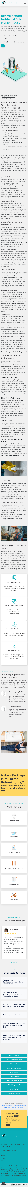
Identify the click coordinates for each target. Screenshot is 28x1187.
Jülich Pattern (14, 1076)
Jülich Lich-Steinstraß (14, 1068)
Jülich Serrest (14, 1089)
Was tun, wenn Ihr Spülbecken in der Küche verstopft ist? (13, 982)
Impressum (5, 1155)
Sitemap (4, 1161)
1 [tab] (11, 962)
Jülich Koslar (14, 1064)
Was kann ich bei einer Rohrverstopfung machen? (14, 1005)
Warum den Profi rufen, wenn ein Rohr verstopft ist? (12, 1025)
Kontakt (4, 1153)
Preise (3, 1158)
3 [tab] (16, 962)
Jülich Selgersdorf (14, 1085)
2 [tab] (14, 962)
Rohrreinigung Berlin (8, 1150)
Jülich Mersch (14, 1072)
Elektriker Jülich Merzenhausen (14, 1107)
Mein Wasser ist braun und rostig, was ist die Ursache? (12, 1037)
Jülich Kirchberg (14, 1055)
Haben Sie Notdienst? (11, 1015)
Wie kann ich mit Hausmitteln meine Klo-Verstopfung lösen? (12, 994)
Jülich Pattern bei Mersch (14, 1080)
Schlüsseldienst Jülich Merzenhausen (14, 1105)
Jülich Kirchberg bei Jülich (14, 1059)
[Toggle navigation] (25, 2)
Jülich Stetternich (14, 1093)
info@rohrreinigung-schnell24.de (14, 1144)
